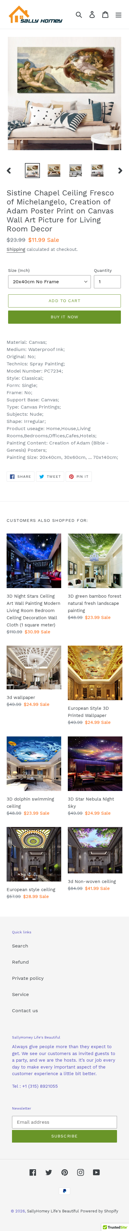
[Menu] (118, 14)
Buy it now (64, 316)
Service (20, 994)
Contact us (25, 1010)
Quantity (103, 270)
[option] (32, 171)
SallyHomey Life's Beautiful (53, 1211)
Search (20, 946)
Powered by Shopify (99, 1211)
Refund (20, 962)
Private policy (28, 978)
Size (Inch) (19, 270)
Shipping (16, 249)
